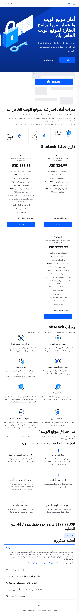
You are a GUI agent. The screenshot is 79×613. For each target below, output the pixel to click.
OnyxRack (67, 3)
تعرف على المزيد (49, 60)
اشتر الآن (58, 224)
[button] (39, 548)
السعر (67, 60)
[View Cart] (11, 3)
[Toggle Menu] (74, 3)
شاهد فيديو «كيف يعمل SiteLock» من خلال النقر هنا (42, 563)
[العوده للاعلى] (33, 605)
